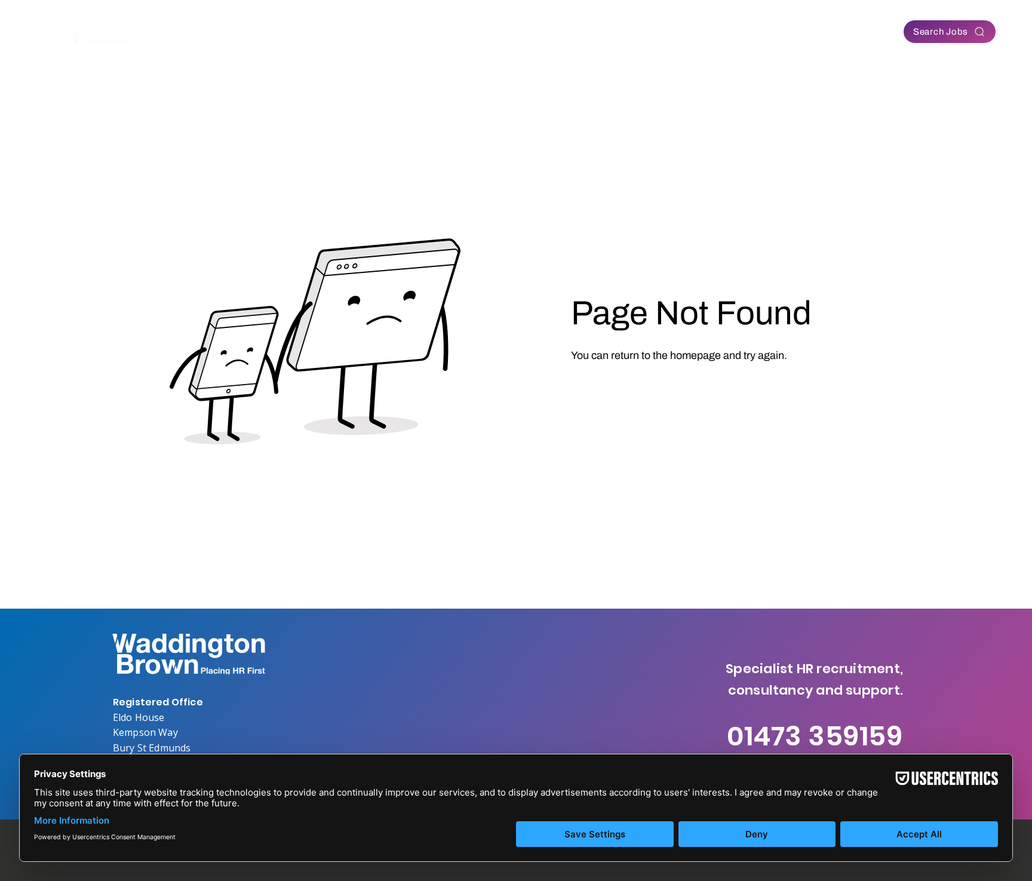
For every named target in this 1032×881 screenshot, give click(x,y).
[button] (418, 31)
